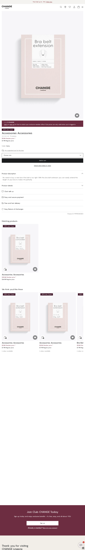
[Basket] (78, 7)
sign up (12, 124)
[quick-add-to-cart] (5, 269)
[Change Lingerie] (7, 7)
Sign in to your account (50, 528)
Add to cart (42, 160)
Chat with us (9, 191)
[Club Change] (70, 7)
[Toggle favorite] (77, 115)
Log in (6, 124)
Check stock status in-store (42, 165)
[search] (61, 7)
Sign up (42, 523)
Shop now (49, 2)
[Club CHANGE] (74, 7)
